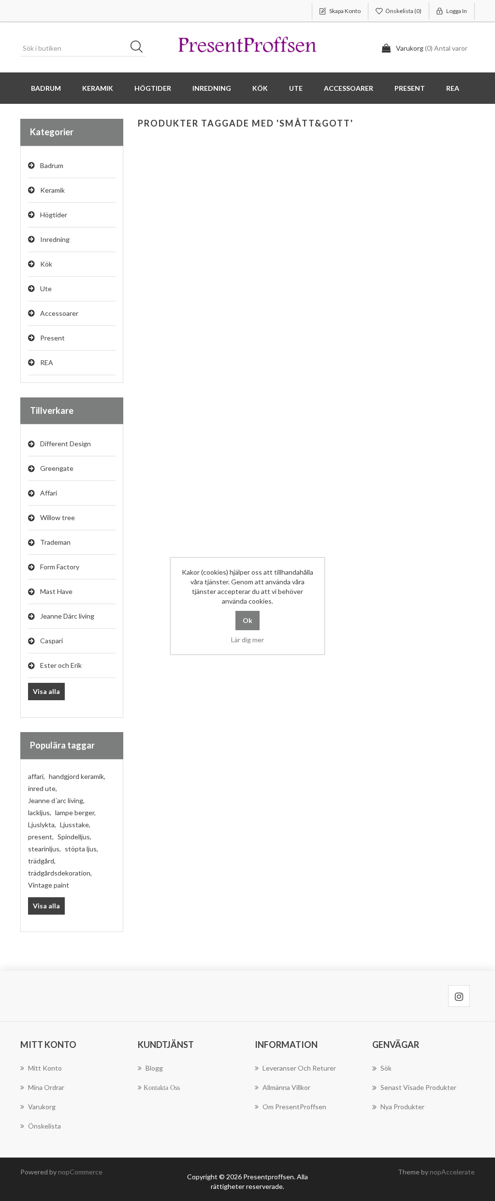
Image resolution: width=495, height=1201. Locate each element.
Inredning (55, 239)
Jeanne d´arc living (56, 800)
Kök (46, 264)
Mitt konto (45, 1068)
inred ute (42, 788)
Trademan (55, 542)
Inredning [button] (211, 88)
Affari (48, 493)
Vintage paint (48, 885)
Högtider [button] (152, 88)
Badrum (51, 165)
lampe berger (75, 812)
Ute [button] (296, 88)
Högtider (53, 215)
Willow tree (57, 517)
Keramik (52, 190)
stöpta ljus (81, 849)
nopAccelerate (452, 1172)
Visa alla (46, 691)
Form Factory (59, 567)
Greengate (56, 468)
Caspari (51, 640)
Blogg (154, 1068)
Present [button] (409, 88)
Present (52, 338)
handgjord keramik (77, 776)
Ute (46, 288)
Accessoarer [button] (348, 88)
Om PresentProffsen (294, 1106)
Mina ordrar (46, 1087)
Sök (139, 48)
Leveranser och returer (299, 1068)
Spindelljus (74, 837)
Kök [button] (260, 88)
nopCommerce (80, 1172)
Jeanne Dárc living (67, 616)
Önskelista (44, 1126)
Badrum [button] (46, 88)
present (41, 837)
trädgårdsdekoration (60, 873)
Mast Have (56, 591)
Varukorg (42, 1106)
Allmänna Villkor (286, 1087)
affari (36, 776)
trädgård (42, 861)
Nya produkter (402, 1106)
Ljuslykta (42, 824)
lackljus (39, 812)
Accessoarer (59, 313)
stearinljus (44, 849)
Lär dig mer (247, 640)
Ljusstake (75, 824)
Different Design (65, 443)
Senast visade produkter (418, 1087)
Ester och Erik (61, 665)
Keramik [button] (97, 88)
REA (452, 88)
